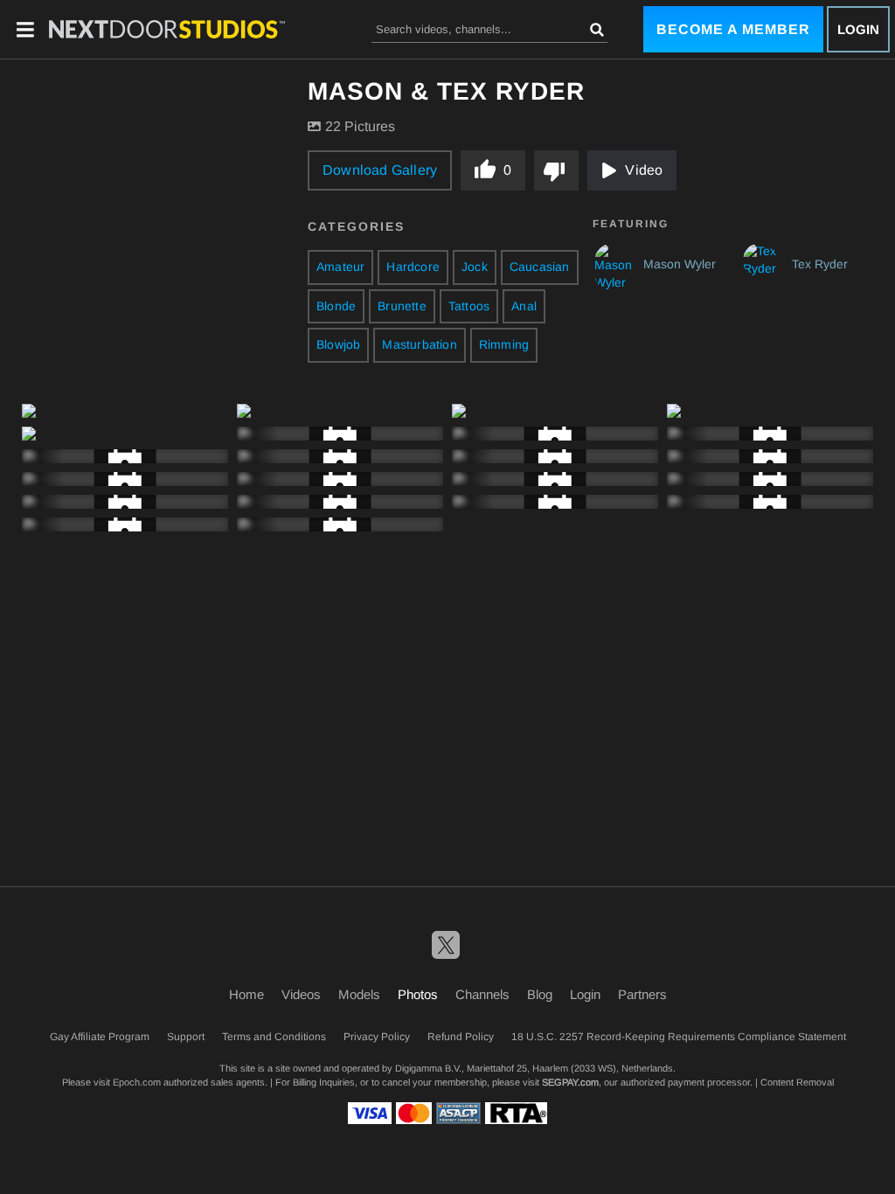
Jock (474, 267)
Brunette (402, 306)
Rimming (504, 344)
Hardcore (413, 267)
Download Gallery (380, 170)
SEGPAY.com (570, 1082)
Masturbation (419, 344)
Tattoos (468, 306)
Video (644, 170)
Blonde (336, 306)
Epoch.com (137, 1082)
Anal (524, 306)
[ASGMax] (167, 29)
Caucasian (540, 267)
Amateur (340, 267)
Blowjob (338, 344)
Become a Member (733, 29)
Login (858, 29)
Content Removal (797, 1082)
